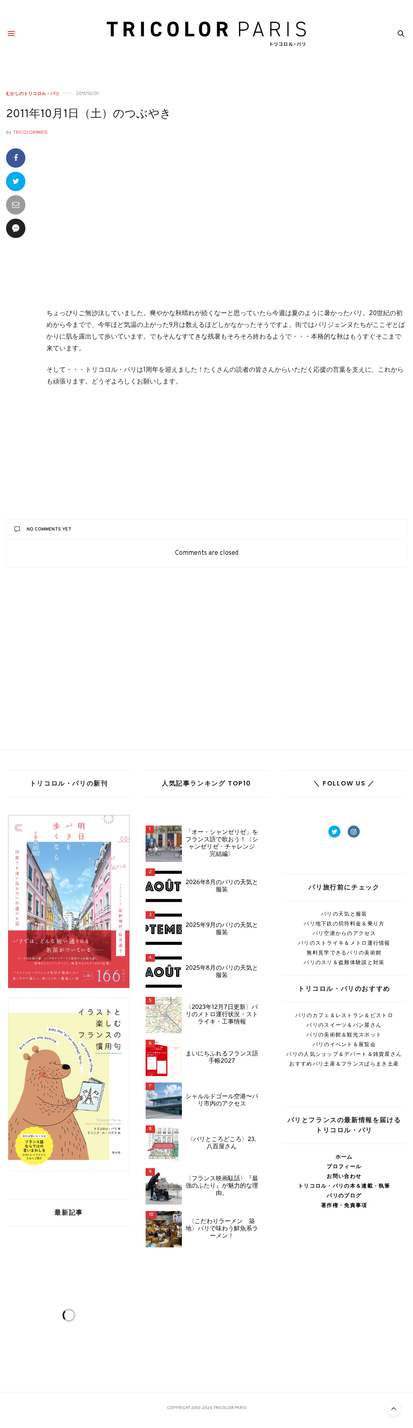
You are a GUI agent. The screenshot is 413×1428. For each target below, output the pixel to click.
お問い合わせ (344, 1176)
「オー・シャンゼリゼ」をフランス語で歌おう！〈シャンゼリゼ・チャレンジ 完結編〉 (222, 843)
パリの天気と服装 (344, 914)
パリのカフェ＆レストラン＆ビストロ (344, 1015)
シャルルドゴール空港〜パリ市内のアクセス (222, 1100)
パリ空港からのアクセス (344, 933)
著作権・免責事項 (344, 1205)
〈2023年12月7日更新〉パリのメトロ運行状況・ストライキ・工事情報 (222, 1015)
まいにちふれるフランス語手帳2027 (222, 1058)
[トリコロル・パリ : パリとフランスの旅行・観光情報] (206, 33)
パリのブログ (344, 1195)
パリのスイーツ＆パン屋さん (344, 1025)
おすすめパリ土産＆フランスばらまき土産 (344, 1064)
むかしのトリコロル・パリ (32, 93)
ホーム (344, 1157)
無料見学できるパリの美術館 (344, 952)
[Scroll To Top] (393, 1408)
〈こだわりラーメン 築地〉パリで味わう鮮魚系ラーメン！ (222, 1229)
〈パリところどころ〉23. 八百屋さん (221, 1143)
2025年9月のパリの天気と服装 (222, 929)
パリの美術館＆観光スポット (344, 1034)
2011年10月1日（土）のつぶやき (88, 114)
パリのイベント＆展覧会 (344, 1044)
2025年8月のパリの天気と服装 (222, 972)
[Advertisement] (226, 228)
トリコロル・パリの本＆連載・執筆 (344, 1186)
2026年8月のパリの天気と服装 (222, 886)
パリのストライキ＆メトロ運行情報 (344, 943)
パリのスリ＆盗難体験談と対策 (344, 962)
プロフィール (344, 1166)
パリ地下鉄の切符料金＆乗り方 (344, 923)
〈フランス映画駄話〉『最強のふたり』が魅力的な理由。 (222, 1186)
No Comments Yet (49, 529)
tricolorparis (30, 132)
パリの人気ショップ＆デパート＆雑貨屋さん (344, 1054)
